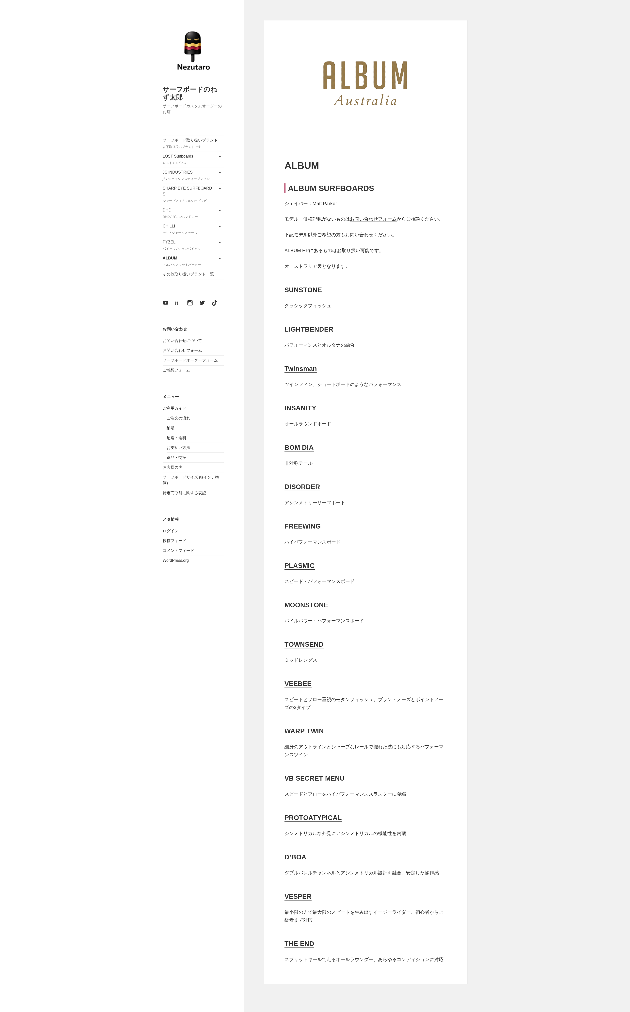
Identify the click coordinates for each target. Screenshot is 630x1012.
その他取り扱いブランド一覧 (188, 274)
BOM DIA (299, 447)
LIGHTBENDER (308, 329)
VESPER (298, 896)
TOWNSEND (304, 644)
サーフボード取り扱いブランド (190, 143)
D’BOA (295, 857)
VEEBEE (298, 684)
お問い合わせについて (182, 340)
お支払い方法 (178, 448)
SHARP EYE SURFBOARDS (187, 194)
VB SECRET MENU (314, 778)
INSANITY (300, 408)
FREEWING (302, 526)
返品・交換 (176, 457)
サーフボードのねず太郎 (190, 92)
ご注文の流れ (178, 418)
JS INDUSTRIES (186, 175)
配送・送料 (176, 438)
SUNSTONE (303, 290)
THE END (299, 944)
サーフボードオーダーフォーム (190, 360)
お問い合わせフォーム (182, 350)
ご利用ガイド (174, 408)
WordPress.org (176, 560)
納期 (170, 428)
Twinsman (300, 368)
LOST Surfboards (178, 159)
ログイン (170, 531)
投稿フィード (174, 541)
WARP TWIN (304, 731)
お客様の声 (172, 467)
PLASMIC (299, 565)
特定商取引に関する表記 (184, 493)
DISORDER (302, 487)
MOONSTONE (306, 605)
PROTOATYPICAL (313, 817)
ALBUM (182, 261)
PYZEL (182, 245)
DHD (180, 213)
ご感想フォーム (176, 370)
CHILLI (180, 229)
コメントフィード (178, 550)
